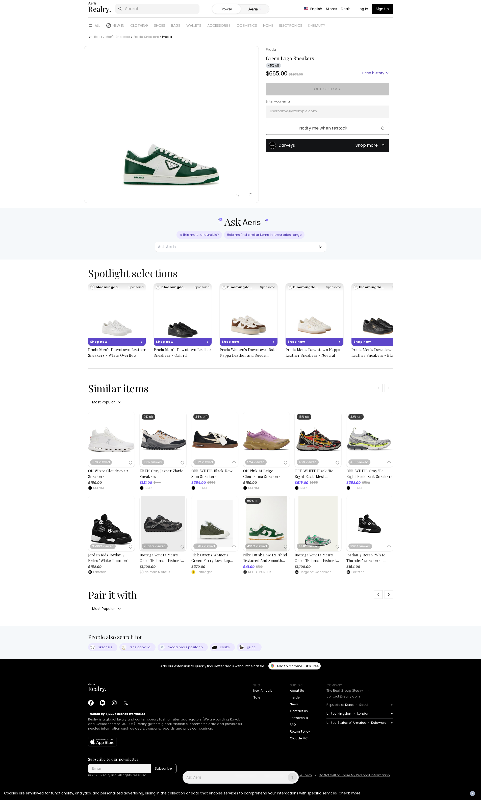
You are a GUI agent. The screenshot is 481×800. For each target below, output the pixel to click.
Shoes (159, 25)
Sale (256, 697)
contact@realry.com (343, 696)
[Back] (90, 37)
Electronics (290, 25)
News (294, 704)
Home (268, 25)
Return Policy (300, 731)
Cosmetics (247, 25)
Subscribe (163, 768)
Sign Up (382, 8)
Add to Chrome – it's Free (297, 666)
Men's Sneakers (118, 37)
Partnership (299, 718)
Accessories (219, 25)
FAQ (293, 724)
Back (98, 37)
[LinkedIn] (102, 703)
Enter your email (279, 101)
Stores (331, 8)
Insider (295, 697)
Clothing (139, 25)
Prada (271, 49)
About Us (297, 690)
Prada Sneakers (146, 37)
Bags (175, 25)
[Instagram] (114, 703)
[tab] (255, 9)
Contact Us (299, 711)
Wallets (193, 25)
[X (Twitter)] (126, 703)
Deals (346, 8)
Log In (363, 8)
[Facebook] (91, 703)
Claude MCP (300, 738)
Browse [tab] (226, 9)
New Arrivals (263, 690)
